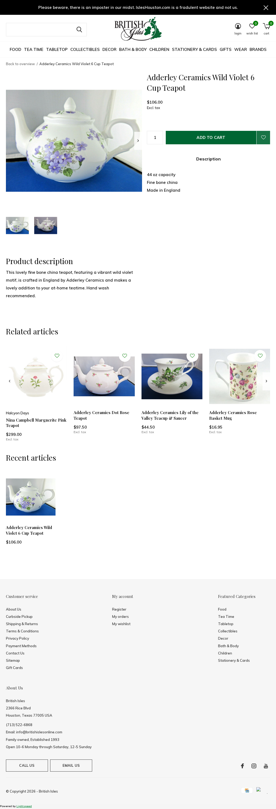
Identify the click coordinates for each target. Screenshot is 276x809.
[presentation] (138, 141)
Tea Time (33, 49)
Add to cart (210, 137)
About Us (13, 609)
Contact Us (15, 653)
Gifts (226, 49)
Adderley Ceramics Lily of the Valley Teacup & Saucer (170, 415)
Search (79, 29)
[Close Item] (266, 7)
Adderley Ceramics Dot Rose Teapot (101, 415)
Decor (109, 49)
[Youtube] (266, 766)
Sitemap (13, 660)
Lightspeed (24, 806)
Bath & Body (133, 49)
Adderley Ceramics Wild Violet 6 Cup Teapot (29, 530)
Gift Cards (14, 668)
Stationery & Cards (194, 49)
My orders (120, 616)
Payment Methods (21, 646)
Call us (26, 765)
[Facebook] (242, 766)
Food (15, 49)
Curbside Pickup (19, 616)
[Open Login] (263, 137)
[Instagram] (253, 766)
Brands (258, 49)
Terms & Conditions (22, 631)
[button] (17, 225)
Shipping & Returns (22, 624)
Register (119, 609)
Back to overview (20, 64)
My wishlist (121, 624)
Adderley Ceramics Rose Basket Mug (233, 415)
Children (159, 49)
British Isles (48, 791)
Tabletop (57, 49)
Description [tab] (208, 159)
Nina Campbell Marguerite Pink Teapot (36, 422)
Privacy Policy (17, 638)
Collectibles (85, 49)
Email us (71, 765)
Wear (240, 49)
